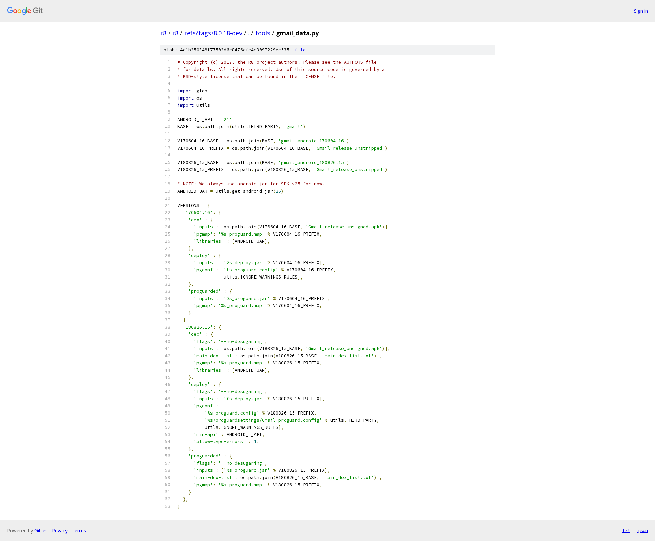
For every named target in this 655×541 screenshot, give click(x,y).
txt (626, 530)
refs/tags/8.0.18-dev (213, 33)
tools (262, 33)
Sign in (641, 10)
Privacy (60, 530)
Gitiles (41, 530)
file (300, 50)
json (642, 530)
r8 (163, 33)
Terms (79, 530)
